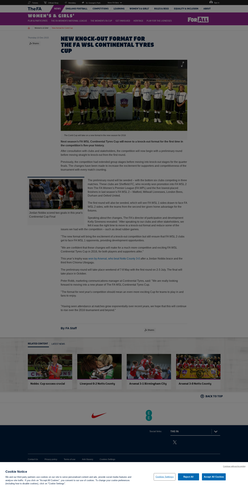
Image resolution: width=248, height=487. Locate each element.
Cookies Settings (165, 477)
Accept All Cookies (214, 477)
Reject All (188, 477)
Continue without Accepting (234, 466)
